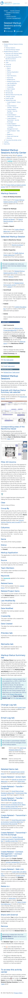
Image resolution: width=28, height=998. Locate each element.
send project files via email (9, 824)
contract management (13, 862)
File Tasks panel (8, 360)
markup (19, 155)
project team (22, 707)
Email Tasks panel (9, 366)
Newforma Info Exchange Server (11, 808)
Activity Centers (15, 10)
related (8, 157)
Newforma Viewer (9, 219)
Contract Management (13, 18)
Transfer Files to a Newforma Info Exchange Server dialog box (13, 804)
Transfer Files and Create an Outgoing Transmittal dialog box (13, 839)
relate (3, 875)
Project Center (20, 875)
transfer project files (11, 806)
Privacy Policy (18, 993)
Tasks (8, 439)
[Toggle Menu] (26, 3)
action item (21, 781)
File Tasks (19, 698)
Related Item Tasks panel (11, 372)
